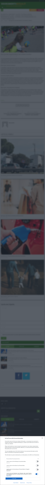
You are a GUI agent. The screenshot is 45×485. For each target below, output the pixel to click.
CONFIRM (14, 478)
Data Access (22, 482)
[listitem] (22, 458)
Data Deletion (15, 482)
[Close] (43, 438)
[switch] (37, 461)
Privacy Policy (29, 482)
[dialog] (22, 460)
